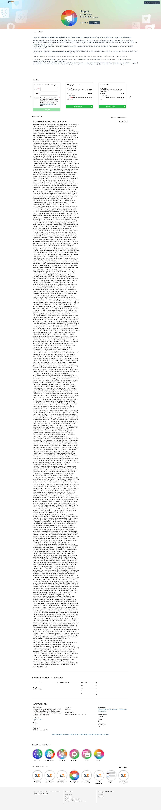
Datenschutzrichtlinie (100, 734)
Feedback (101, 795)
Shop (34, 32)
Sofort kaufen (78, 106)
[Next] (130, 97)
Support (72, 734)
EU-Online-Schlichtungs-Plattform (75, 801)
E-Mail (36, 93)
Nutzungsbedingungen (84, 734)
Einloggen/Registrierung (151, 3)
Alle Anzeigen (123, 767)
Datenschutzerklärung (46, 104)
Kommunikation (103, 709)
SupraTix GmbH (37, 720)
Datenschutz (69, 797)
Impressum (68, 795)
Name (36, 89)
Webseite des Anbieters (59, 734)
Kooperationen (114, 709)
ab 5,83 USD (94, 22)
